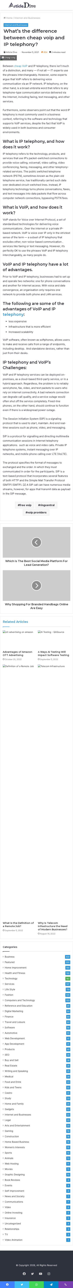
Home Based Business (17, 1141)
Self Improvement (14, 1190)
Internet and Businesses (27, 18)
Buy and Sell (11, 1060)
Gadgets (9, 1109)
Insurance (10, 1218)
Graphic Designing (15, 1174)
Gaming (9, 1131)
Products (10, 1049)
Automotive (11, 1033)
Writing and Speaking (16, 1071)
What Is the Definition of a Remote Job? (18, 924)
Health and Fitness (15, 973)
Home (9, 18)
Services (9, 984)
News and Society (15, 1196)
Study (8, 1098)
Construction (12, 1136)
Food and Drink (13, 1082)
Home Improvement (15, 967)
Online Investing (13, 1212)
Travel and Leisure (15, 1022)
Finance (9, 1016)
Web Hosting (12, 1163)
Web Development (15, 1038)
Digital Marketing (14, 1011)
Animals (9, 1158)
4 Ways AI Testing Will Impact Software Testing (53, 653)
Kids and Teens (13, 1087)
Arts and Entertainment (17, 1125)
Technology (11, 978)
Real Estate (11, 1065)
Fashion (9, 994)
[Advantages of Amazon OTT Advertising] (19, 639)
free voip (25, 505)
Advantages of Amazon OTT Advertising (17, 653)
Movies (9, 1169)
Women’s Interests (15, 1147)
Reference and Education (18, 1005)
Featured (9, 962)
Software (10, 1027)
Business (9, 956)
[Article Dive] (22, 5)
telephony (13, 314)
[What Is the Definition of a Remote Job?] (19, 792)
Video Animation (13, 1239)
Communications (14, 1201)
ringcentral (47, 505)
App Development (14, 1043)
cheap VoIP (20, 66)
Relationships (12, 1229)
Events (8, 1185)
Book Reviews (12, 1180)
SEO (7, 1054)
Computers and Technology (20, 1000)
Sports (8, 1152)
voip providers (37, 512)
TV (6, 1234)
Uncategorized (13, 1223)
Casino (8, 1092)
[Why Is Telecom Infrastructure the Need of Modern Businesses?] (54, 792)
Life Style (10, 989)
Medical (9, 1076)
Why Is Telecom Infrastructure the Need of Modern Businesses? (52, 926)
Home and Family (14, 1103)
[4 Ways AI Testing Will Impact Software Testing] (54, 639)
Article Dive (11, 52)
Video (8, 1207)
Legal (8, 1120)
